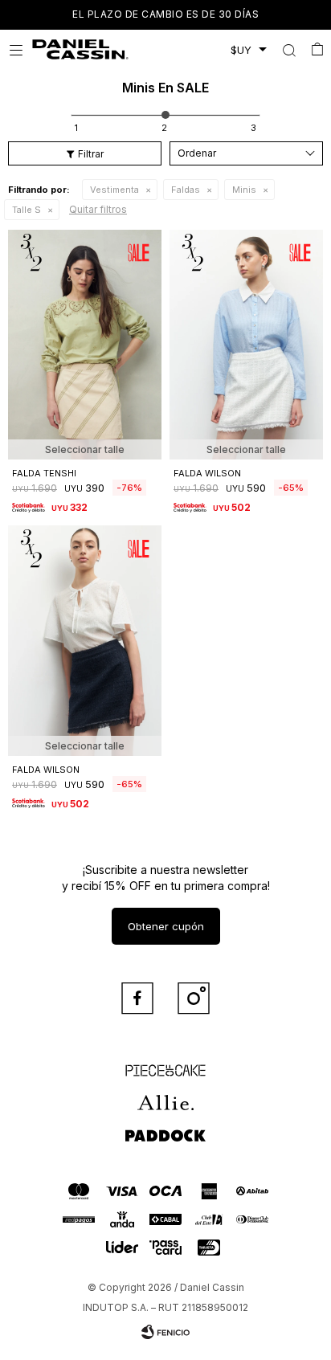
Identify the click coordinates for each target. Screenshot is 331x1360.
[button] (289, 50)
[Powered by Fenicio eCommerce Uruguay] (165, 1332)
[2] (164, 127)
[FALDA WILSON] (246, 345)
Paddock (165, 1128)
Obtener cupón (166, 926)
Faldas (185, 189)
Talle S (26, 209)
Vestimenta (114, 189)
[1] (76, 127)
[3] (253, 127)
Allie (165, 1096)
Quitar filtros (98, 209)
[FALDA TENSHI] (84, 345)
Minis (244, 189)
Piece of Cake (165, 1063)
